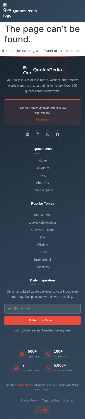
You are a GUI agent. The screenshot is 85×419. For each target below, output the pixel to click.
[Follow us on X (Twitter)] (47, 134)
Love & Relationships (42, 222)
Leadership (43, 267)
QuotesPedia (47, 69)
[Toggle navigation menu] (79, 11)
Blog (43, 175)
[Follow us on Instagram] (37, 134)
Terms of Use (50, 400)
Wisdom (42, 245)
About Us (42, 182)
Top (44, 410)
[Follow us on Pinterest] (27, 134)
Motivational (42, 215)
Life (42, 237)
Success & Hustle (42, 230)
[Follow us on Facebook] (57, 134)
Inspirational (42, 259)
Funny (42, 252)
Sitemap (68, 400)
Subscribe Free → (42, 320)
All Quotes (42, 168)
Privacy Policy (29, 400)
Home (42, 160)
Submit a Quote (42, 190)
